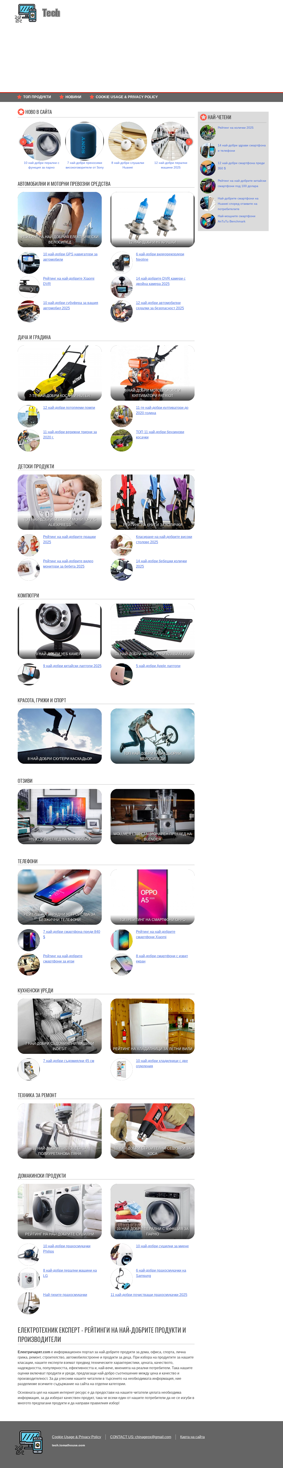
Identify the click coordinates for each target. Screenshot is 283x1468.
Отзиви (25, 780)
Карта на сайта (192, 1437)
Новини (73, 97)
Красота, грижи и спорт (42, 700)
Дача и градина (34, 337)
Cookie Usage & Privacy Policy (127, 97)
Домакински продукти (42, 1175)
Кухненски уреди (35, 990)
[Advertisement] (141, 59)
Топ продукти (37, 97)
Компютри (28, 595)
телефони (28, 861)
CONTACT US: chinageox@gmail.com (140, 1437)
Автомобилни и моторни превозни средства (64, 183)
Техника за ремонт (37, 1095)
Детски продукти (36, 466)
